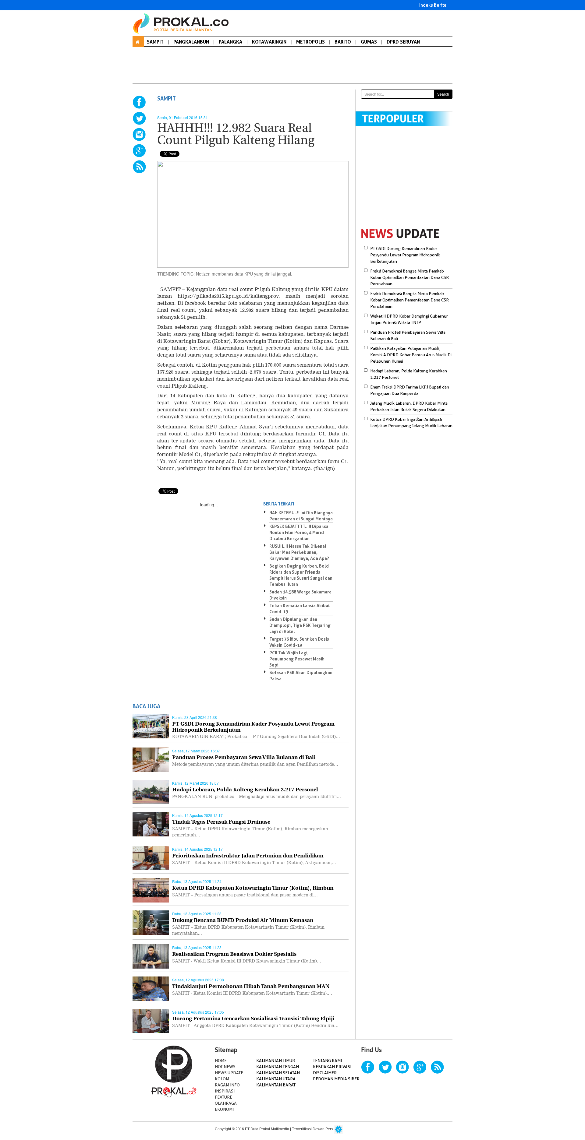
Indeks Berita (432, 5)
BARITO (343, 42)
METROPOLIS (310, 42)
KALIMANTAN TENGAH (277, 1066)
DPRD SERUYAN (403, 42)
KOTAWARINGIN (269, 42)
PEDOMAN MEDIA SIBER (336, 1078)
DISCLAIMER (325, 1072)
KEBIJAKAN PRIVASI (332, 1066)
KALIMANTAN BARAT (276, 1084)
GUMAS (369, 42)
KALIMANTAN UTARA (276, 1078)
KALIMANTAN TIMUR (275, 1060)
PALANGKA (230, 42)
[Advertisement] (406, 179)
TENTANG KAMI (327, 1060)
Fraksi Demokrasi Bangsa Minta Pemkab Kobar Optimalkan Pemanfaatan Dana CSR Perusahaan (409, 277)
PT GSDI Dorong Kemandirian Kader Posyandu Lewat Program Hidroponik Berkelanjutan (405, 255)
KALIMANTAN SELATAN (278, 1072)
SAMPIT (155, 42)
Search (443, 94)
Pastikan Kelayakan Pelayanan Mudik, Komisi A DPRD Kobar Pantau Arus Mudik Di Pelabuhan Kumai (411, 355)
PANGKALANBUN (191, 42)
